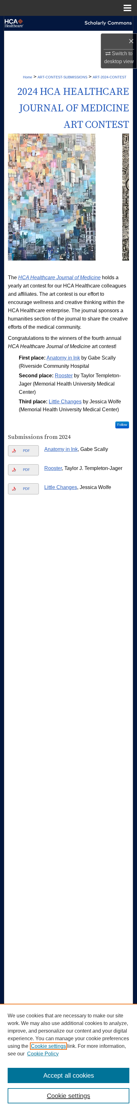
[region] (68, 1057)
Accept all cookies (68, 1075)
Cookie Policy (43, 1053)
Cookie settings (48, 1046)
